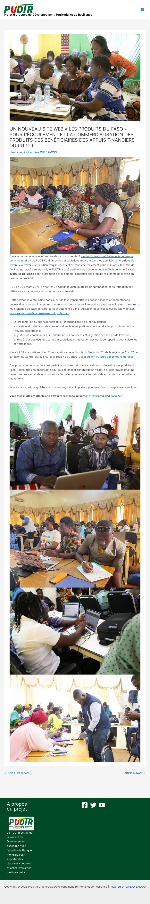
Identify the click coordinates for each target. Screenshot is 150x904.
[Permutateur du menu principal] (142, 10)
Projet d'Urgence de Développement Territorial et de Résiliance (48, 14)
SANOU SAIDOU (135, 886)
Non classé (18, 152)
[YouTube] (102, 805)
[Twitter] (93, 805)
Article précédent (16, 772)
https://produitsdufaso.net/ (106, 395)
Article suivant (135, 772)
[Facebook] (85, 805)
